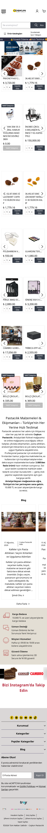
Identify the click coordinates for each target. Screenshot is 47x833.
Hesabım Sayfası (17, 815)
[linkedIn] (21, 717)
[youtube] (26, 717)
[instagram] (16, 717)
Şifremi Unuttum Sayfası (13, 818)
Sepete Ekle (17, 87)
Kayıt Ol (40, 775)
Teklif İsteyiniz (12, 148)
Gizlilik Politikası (27, 786)
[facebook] (12, 717)
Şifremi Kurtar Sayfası (33, 818)
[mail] (30, 717)
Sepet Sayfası (23, 822)
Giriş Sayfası (30, 815)
